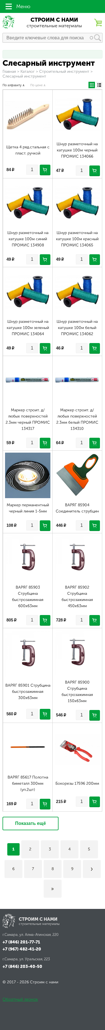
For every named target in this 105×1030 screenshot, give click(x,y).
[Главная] (9, 27)
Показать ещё (30, 823)
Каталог (27, 71)
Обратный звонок (20, 999)
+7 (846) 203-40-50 (22, 966)
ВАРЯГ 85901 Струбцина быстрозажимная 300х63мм (27, 691)
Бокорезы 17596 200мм (77, 783)
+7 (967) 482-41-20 (22, 949)
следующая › (92, 869)
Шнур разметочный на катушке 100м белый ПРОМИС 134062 (77, 327)
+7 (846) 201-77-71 (21, 942)
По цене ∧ (38, 85)
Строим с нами (54, 20)
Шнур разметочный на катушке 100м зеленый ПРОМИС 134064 (28, 327)
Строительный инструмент (64, 71)
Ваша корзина (98, 22)
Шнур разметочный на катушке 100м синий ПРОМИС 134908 (27, 239)
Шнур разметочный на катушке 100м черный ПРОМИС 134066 (77, 150)
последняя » (52, 888)
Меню (23, 6)
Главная (9, 71)
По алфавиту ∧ (14, 85)
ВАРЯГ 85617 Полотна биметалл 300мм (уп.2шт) (28, 783)
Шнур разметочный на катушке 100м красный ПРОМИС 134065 (77, 239)
